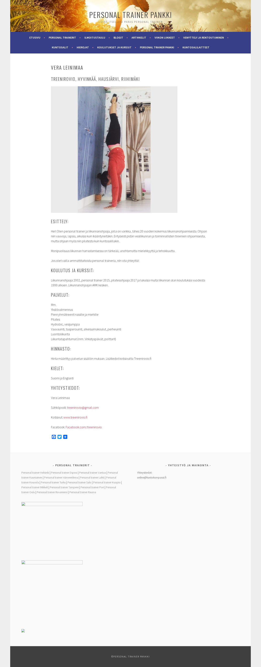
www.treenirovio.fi (75, 417)
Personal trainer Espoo (64, 472)
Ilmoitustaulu (94, 37)
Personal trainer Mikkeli (34, 487)
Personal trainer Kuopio (107, 482)
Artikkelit (139, 37)
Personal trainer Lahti (92, 477)
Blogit (118, 37)
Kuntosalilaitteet (195, 47)
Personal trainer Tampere (64, 487)
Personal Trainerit (62, 37)
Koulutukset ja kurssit (114, 47)
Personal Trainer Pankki (130, 14)
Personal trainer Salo (79, 482)
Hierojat (83, 47)
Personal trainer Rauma (82, 492)
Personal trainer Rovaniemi (52, 492)
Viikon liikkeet (165, 37)
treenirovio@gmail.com (83, 407)
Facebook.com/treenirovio (84, 427)
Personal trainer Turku (53, 482)
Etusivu (34, 37)
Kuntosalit (60, 47)
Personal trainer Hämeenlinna (61, 477)
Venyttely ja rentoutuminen (203, 37)
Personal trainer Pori (92, 487)
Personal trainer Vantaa (92, 472)
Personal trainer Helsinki (35, 472)
